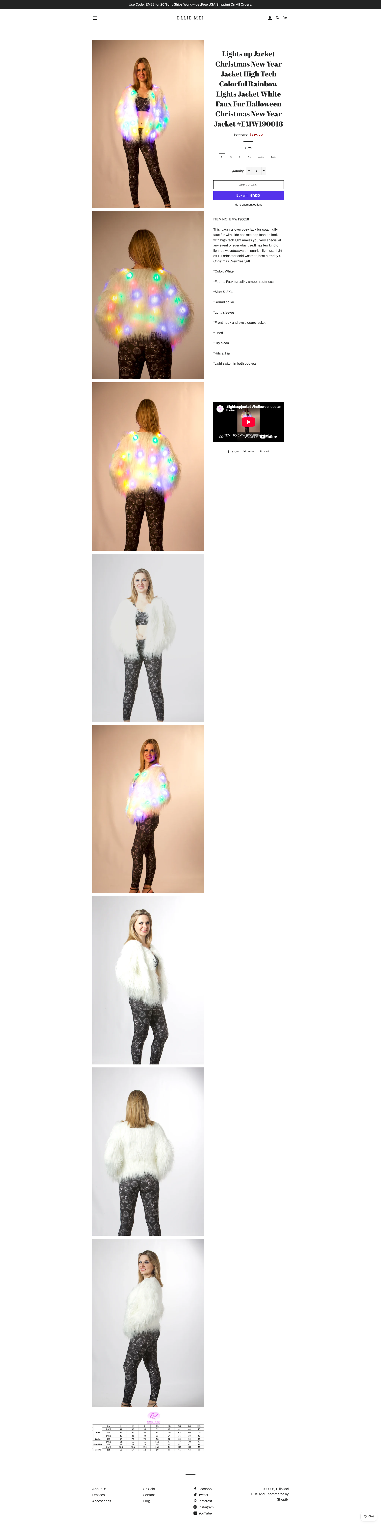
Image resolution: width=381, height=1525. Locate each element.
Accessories (101, 1501)
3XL (273, 156)
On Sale (149, 1489)
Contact (149, 1495)
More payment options (248, 204)
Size (248, 148)
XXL (261, 156)
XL (249, 156)
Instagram (206, 1507)
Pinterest (205, 1501)
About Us (99, 1489)
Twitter (203, 1495)
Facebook (206, 1489)
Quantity (237, 171)
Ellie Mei (190, 17)
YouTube (205, 1513)
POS (254, 1494)
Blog (146, 1501)
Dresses (98, 1495)
